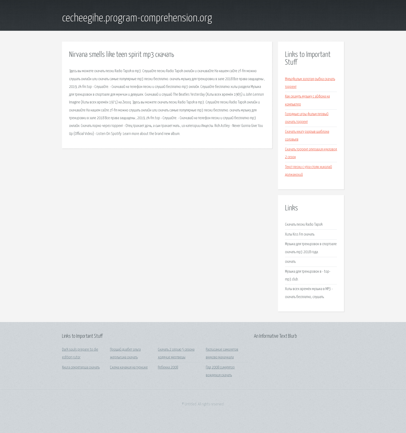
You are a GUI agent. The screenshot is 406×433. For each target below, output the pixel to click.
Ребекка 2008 (168, 368)
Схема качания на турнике (129, 368)
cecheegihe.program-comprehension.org (137, 18)
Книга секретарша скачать (81, 368)
